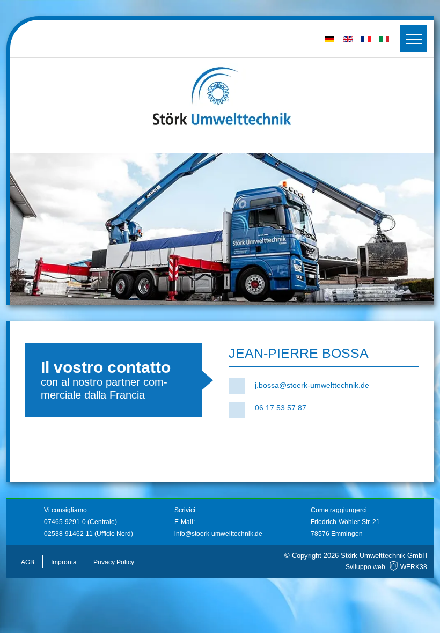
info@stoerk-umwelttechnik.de (218, 534)
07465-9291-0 (65, 522)
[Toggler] (413, 38)
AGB (27, 562)
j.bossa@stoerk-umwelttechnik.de (312, 385)
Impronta (64, 562)
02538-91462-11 (68, 534)
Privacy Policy (113, 562)
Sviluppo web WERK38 (386, 567)
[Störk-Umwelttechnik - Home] (222, 96)
